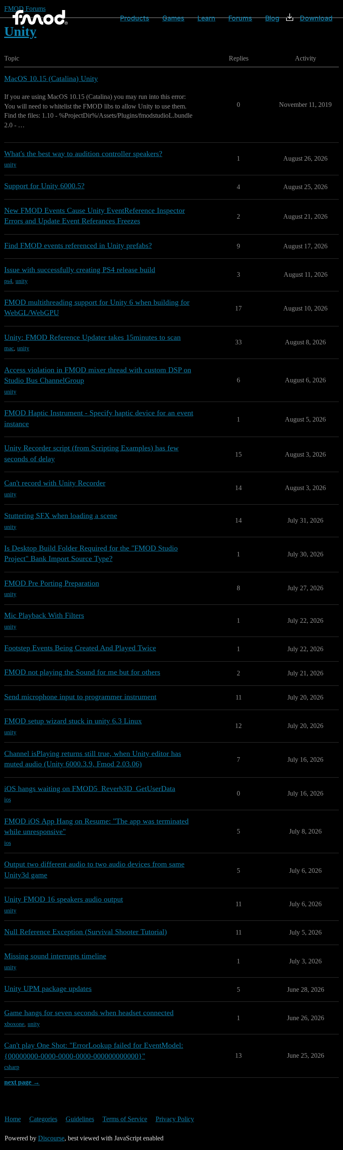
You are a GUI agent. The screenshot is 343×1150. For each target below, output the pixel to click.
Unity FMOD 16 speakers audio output (63, 899)
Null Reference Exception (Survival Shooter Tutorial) (85, 932)
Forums (240, 18)
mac (9, 348)
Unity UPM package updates (48, 988)
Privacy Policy (175, 1118)
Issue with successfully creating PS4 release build (79, 269)
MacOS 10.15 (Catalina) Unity (51, 78)
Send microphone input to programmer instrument (80, 697)
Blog (272, 18)
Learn (206, 18)
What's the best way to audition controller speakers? (83, 153)
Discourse (51, 1138)
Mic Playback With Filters (44, 615)
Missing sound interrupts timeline (55, 956)
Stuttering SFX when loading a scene (60, 515)
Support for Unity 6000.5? (44, 186)
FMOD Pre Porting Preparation (51, 583)
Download (316, 18)
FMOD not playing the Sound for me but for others (82, 672)
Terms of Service (124, 1118)
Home (13, 1118)
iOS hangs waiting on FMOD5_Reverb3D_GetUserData (89, 788)
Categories (43, 1118)
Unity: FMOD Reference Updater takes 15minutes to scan (92, 337)
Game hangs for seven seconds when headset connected (89, 1012)
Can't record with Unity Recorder (54, 483)
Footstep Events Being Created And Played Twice (80, 648)
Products (134, 18)
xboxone (14, 1024)
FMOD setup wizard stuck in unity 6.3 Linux (73, 721)
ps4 (8, 281)
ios (7, 799)
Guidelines (80, 1118)
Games (173, 18)
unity (10, 165)
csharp (11, 1067)
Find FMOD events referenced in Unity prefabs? (78, 245)
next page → (22, 1082)
